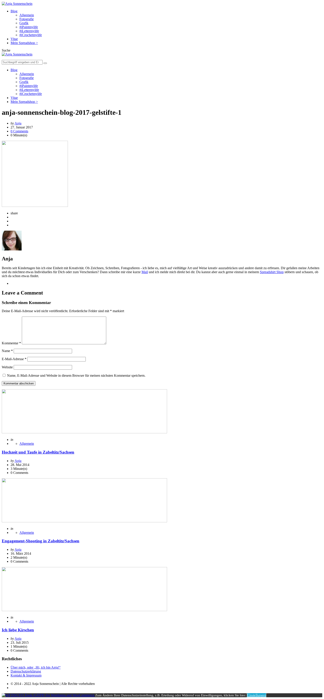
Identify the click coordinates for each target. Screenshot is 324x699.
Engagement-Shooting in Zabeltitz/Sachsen (40, 541)
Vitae (14, 39)
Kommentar (11, 343)
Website (7, 367)
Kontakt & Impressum (26, 675)
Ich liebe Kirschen (18, 630)
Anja (18, 123)
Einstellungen (256, 695)
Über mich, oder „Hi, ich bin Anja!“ (36, 667)
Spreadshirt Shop (272, 272)
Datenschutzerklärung (26, 671)
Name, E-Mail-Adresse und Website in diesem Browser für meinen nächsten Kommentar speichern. (76, 375)
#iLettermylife (29, 31)
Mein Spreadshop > (24, 43)
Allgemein (26, 15)
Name (7, 351)
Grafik (23, 23)
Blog (14, 11)
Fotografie (26, 19)
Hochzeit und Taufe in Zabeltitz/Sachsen (38, 452)
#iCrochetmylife (30, 35)
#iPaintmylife (28, 27)
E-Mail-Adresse (14, 359)
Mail (145, 272)
